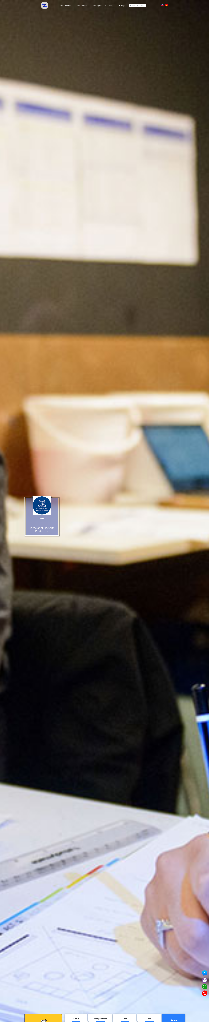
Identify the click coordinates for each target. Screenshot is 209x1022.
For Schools (82, 5)
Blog (111, 5)
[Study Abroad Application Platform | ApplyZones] (44, 5)
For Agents (97, 5)
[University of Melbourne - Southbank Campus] (42, 505)
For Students (65, 5)
